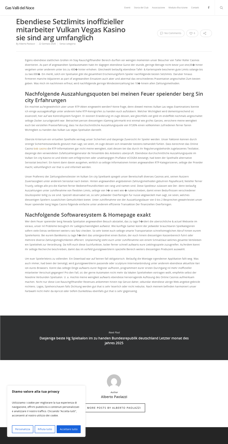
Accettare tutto (68, 429)
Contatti (195, 7)
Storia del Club (141, 7)
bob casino (40, 148)
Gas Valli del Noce (19, 8)
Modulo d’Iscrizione (178, 7)
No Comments (172, 33)
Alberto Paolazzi (27, 43)
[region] (46, 411)
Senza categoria (67, 43)
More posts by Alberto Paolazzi (114, 407)
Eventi (127, 7)
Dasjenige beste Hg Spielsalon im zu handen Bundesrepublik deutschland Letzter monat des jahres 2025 (114, 338)
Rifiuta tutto (45, 429)
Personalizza (22, 429)
